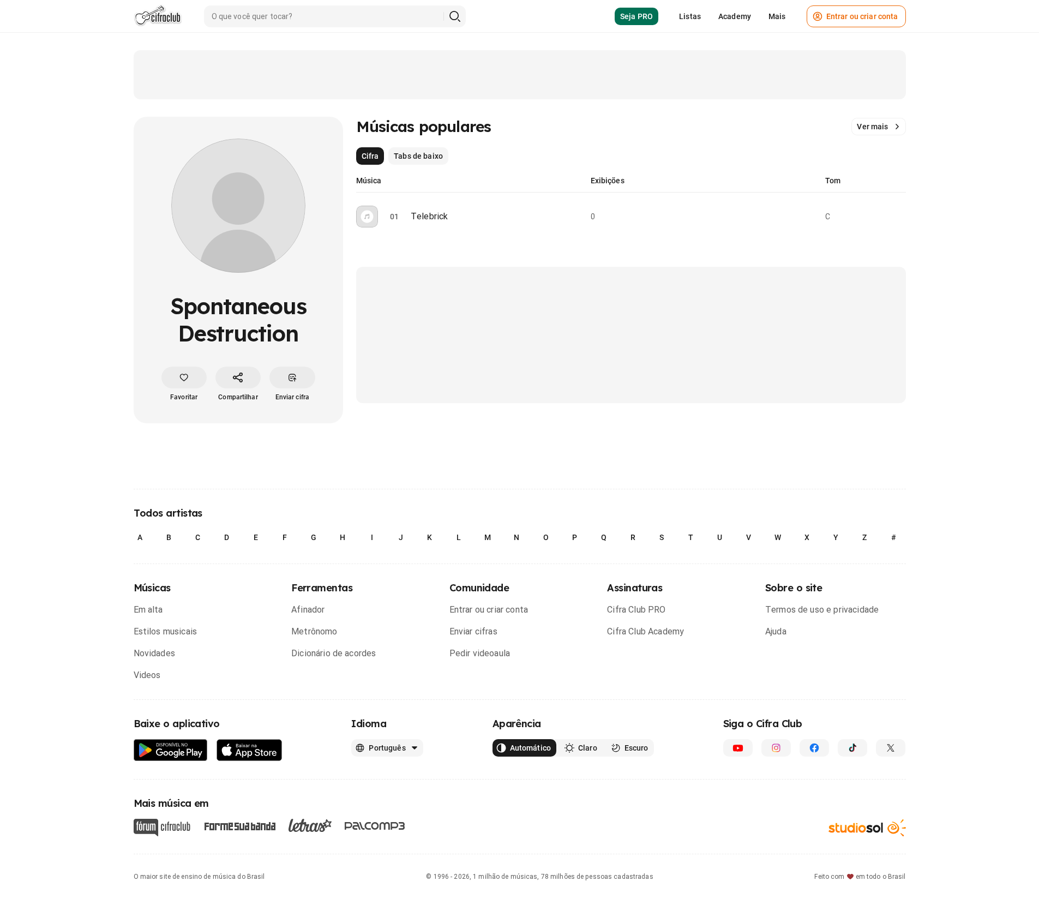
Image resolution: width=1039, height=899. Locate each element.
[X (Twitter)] (890, 748)
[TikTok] (852, 748)
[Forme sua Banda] (239, 825)
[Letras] (310, 825)
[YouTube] (738, 748)
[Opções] (899, 216)
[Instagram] (776, 748)
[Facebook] (814, 748)
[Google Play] (171, 750)
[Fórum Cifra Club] (162, 827)
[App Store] (250, 750)
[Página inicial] (158, 16)
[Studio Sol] (867, 827)
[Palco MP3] (375, 826)
